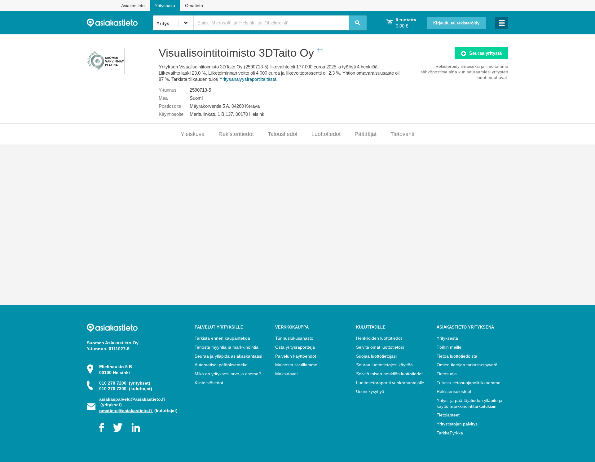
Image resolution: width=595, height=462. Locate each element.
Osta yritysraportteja (295, 347)
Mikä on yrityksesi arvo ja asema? (228, 373)
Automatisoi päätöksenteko (221, 364)
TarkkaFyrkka (450, 432)
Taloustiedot (283, 134)
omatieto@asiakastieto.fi (126, 410)
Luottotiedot (326, 134)
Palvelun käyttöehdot (295, 356)
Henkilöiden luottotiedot (379, 338)
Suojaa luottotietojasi (376, 356)
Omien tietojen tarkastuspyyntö (467, 364)
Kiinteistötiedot (209, 382)
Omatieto (194, 5)
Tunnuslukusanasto (294, 338)
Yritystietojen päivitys (457, 423)
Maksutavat (286, 373)
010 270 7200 (124, 383)
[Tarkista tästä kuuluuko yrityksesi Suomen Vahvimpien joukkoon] (106, 72)
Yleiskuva (193, 134)
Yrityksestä (447, 338)
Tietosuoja (447, 373)
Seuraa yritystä (485, 53)
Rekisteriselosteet (454, 391)
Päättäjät (366, 134)
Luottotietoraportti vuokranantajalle (390, 382)
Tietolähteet (448, 414)
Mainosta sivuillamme (296, 364)
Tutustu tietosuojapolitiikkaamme (468, 382)
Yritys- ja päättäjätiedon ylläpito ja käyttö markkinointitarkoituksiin (469, 403)
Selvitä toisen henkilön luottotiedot (389, 373)
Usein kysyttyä (370, 391)
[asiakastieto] (120, 23)
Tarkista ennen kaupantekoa (222, 338)
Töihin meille (449, 347)
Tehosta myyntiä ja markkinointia (226, 347)
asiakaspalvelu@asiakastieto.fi (132, 399)
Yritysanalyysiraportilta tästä (247, 79)
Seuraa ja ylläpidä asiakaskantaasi (228, 356)
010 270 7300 (125, 388)
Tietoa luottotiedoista (457, 356)
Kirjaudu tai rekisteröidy (456, 23)
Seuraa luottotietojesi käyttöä (384, 364)
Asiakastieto (133, 5)
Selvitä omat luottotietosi (380, 347)
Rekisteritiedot (236, 134)
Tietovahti (402, 134)
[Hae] (358, 22)
